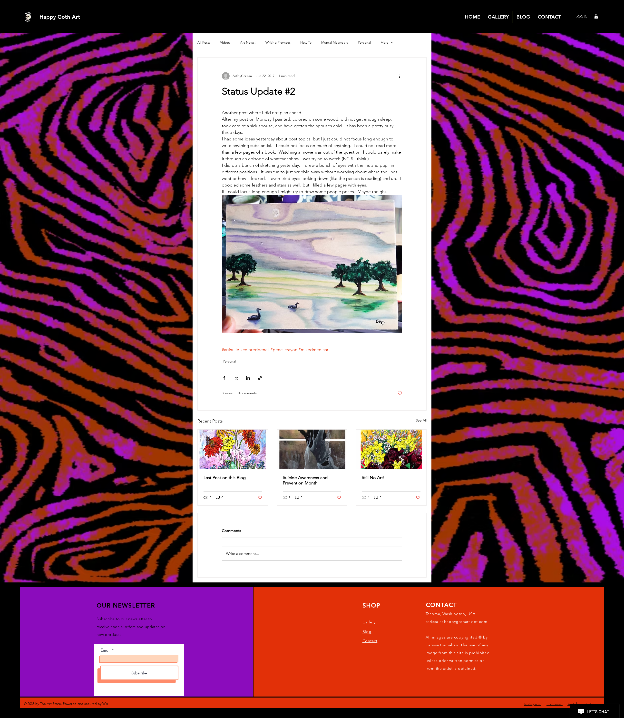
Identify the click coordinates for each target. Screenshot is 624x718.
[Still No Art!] (391, 449)
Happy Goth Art (59, 17)
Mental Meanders (334, 42)
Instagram (532, 704)
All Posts (203, 42)
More (384, 42)
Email (105, 650)
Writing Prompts (278, 42)
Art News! (248, 42)
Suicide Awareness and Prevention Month (305, 480)
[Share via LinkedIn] (248, 378)
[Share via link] (260, 378)
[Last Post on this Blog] (233, 449)
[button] (596, 16)
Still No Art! (373, 477)
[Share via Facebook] (224, 378)
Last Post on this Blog (225, 477)
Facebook (554, 704)
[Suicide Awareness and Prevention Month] (312, 449)
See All (421, 420)
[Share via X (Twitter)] (236, 378)
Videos (225, 42)
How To (306, 42)
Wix (105, 703)
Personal (364, 42)
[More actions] (399, 76)
